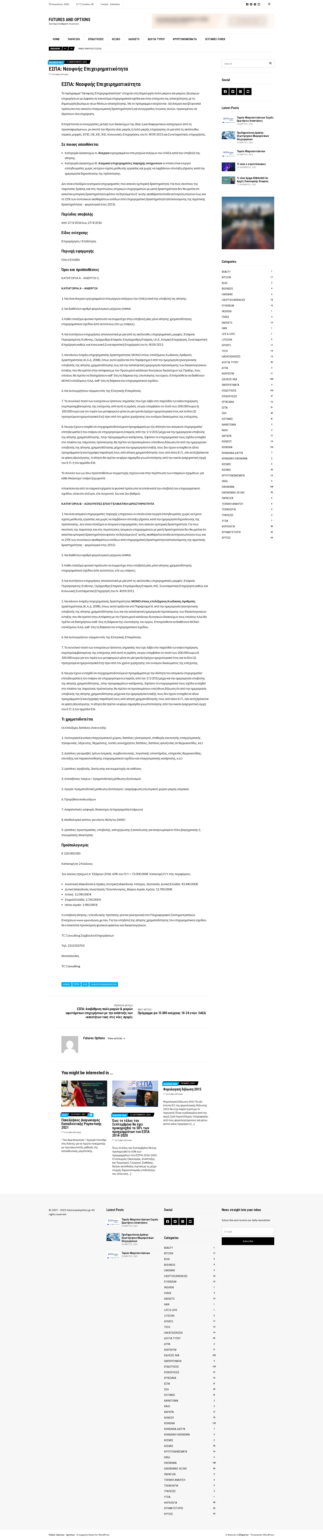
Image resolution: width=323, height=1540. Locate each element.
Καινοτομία (229, 424)
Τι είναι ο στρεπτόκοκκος (90, 48)
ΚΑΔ (85, 984)
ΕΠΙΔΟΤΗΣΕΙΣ (229, 390)
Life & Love (228, 334)
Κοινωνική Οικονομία (234, 458)
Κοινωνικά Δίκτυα (232, 453)
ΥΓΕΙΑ (225, 520)
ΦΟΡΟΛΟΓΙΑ (228, 526)
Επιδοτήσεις (96, 39)
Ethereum (228, 305)
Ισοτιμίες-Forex (215, 39)
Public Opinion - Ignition (62, 1534)
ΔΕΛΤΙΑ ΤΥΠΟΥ (156, 39)
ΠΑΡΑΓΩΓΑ (227, 498)
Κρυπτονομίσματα (185, 39)
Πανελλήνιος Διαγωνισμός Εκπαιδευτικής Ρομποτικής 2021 (81, 1124)
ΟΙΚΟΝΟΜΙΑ (228, 486)
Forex (225, 317)
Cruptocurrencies (233, 300)
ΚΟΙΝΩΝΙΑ (227, 447)
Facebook (247, 4)
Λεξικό (116, 39)
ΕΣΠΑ (76, 984)
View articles (115, 1038)
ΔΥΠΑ (225, 368)
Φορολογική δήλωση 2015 (182, 1089)
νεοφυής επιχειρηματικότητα (103, 984)
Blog (224, 283)
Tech (64, 1115)
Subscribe (248, 1241)
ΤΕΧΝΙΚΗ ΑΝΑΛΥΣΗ (232, 503)
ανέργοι (66, 984)
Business (227, 288)
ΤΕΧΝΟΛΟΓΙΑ (229, 509)
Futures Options (60, 74)
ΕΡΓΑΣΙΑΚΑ (228, 401)
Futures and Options (69, 19)
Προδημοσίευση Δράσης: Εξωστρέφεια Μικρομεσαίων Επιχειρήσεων (253, 136)
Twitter (251, 4)
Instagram (255, 4)
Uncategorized (231, 356)
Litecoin (227, 339)
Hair (224, 328)
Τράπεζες (228, 515)
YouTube (259, 4)
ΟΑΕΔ (225, 481)
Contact (104, 4)
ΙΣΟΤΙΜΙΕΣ (227, 419)
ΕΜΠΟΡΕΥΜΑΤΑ (230, 384)
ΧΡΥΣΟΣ (226, 537)
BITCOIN (226, 277)
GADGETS (133, 39)
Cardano (227, 294)
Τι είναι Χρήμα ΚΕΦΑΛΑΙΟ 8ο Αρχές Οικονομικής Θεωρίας (252, 179)
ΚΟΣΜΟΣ (226, 464)
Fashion (226, 311)
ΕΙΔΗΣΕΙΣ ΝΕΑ (56, 62)
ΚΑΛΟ (225, 430)
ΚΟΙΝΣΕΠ (226, 441)
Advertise (115, 4)
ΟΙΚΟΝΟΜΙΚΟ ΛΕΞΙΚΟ (233, 492)
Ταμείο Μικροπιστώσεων (251, 151)
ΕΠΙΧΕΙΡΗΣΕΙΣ (229, 396)
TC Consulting (70, 966)
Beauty (226, 271)
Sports (226, 345)
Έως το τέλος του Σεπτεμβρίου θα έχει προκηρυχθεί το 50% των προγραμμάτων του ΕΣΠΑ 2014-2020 (130, 1128)
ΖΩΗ (224, 413)
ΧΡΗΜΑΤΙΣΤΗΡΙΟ (231, 532)
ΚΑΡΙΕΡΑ (226, 436)
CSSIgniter (243, 1534)
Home (56, 39)
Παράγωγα (74, 39)
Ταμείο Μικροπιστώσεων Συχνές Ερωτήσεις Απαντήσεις (255, 119)
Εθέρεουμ (228, 373)
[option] (176, 49)
